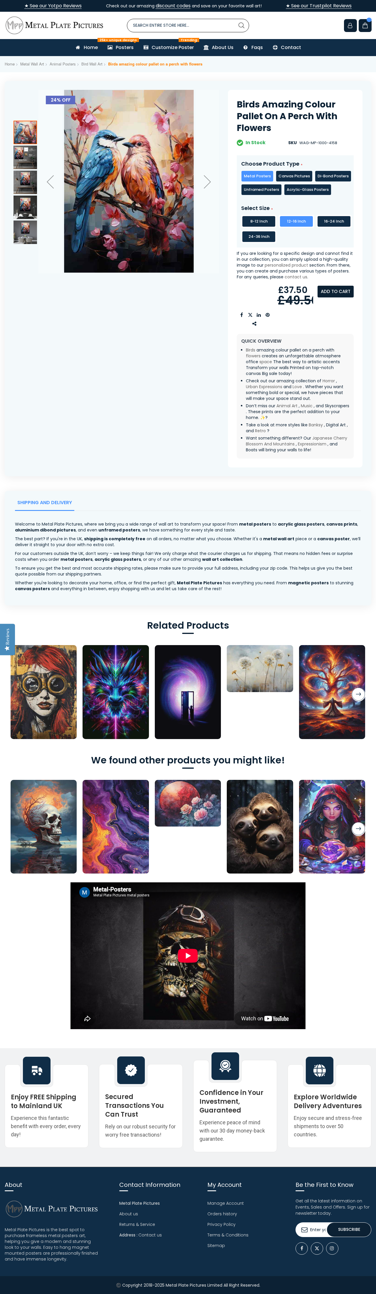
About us (128, 1214)
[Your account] (350, 25)
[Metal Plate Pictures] (54, 25)
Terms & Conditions (228, 1235)
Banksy (316, 425)
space (265, 362)
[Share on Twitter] (250, 315)
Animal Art (287, 406)
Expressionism (312, 444)
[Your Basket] (365, 25)
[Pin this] (268, 315)
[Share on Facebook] (241, 315)
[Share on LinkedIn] (259, 315)
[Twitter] (317, 1248)
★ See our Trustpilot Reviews (319, 6)
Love (297, 387)
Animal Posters (63, 64)
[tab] (46, 504)
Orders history (222, 1214)
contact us (296, 277)
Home (10, 64)
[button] (50, 181)
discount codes (173, 5)
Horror (329, 381)
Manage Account (225, 1203)
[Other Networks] (255, 324)
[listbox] (295, 183)
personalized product (286, 265)
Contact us (150, 1235)
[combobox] (188, 25)
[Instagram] (332, 1248)
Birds (250, 350)
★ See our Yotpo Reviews (53, 6)
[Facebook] (302, 1248)
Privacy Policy (221, 1224)
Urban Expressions (264, 387)
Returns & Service (137, 1224)
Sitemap (216, 1245)
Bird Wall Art (92, 64)
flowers (253, 356)
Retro (260, 431)
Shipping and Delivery (44, 502)
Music (307, 406)
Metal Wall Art (32, 64)
